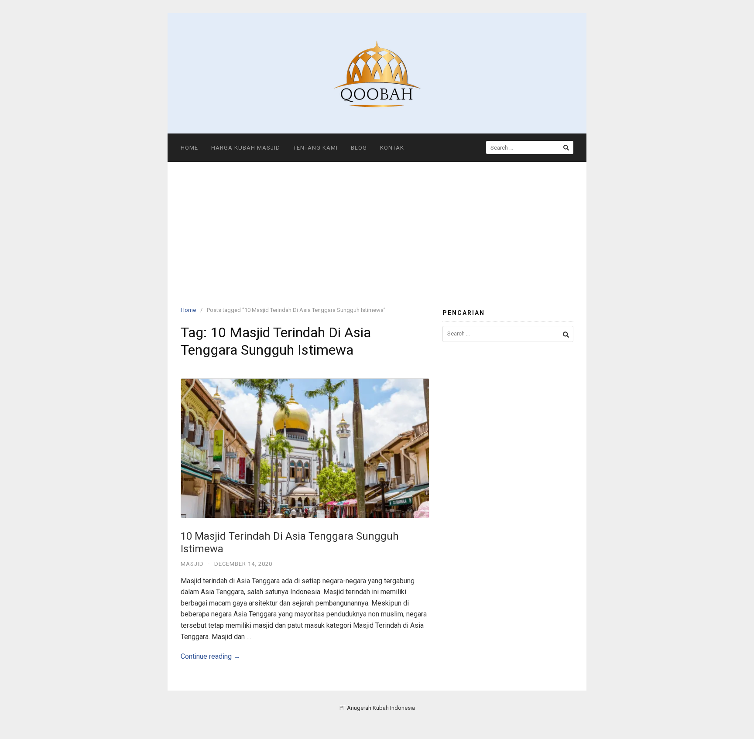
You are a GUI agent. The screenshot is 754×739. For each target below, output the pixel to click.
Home (189, 147)
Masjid (192, 564)
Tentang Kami (315, 147)
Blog (359, 147)
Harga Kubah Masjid (245, 147)
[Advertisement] (377, 227)
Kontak (392, 147)
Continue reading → (210, 656)
